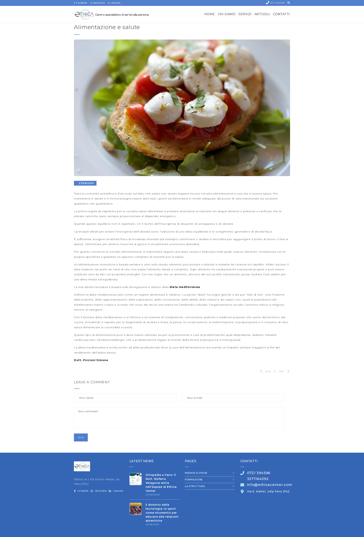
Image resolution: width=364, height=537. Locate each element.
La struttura (195, 486)
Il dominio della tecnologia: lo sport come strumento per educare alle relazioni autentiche (162, 512)
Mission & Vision (196, 472)
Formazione (194, 479)
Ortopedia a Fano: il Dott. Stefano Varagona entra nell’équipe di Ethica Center (161, 483)
